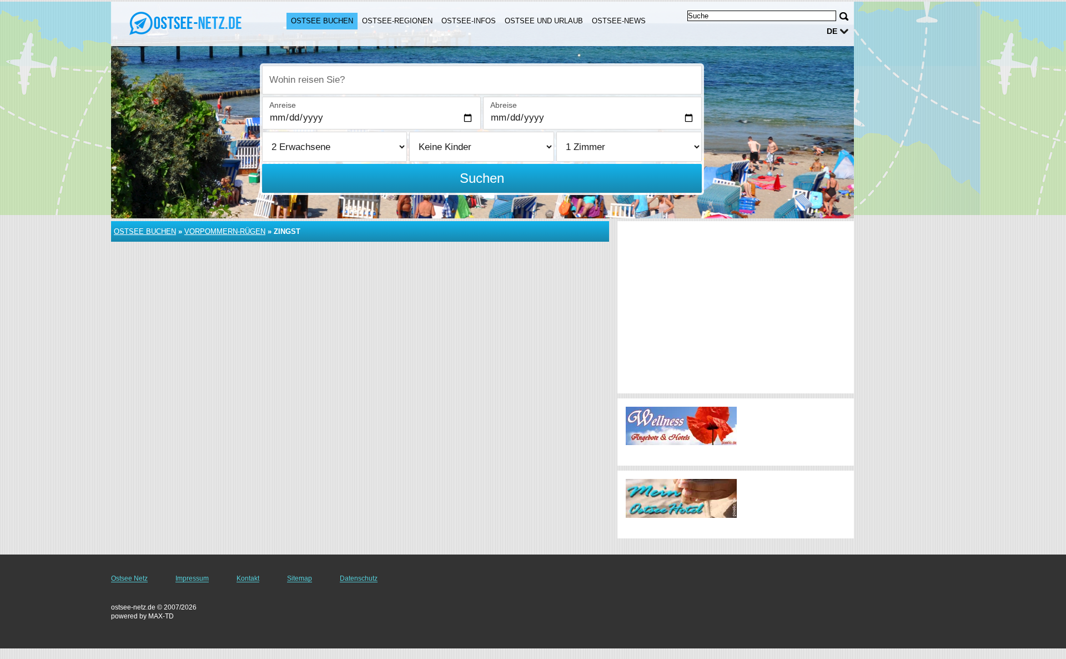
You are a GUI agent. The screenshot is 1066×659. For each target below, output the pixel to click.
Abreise (503, 105)
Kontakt (248, 578)
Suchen (482, 178)
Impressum (192, 578)
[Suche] (843, 16)
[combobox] (482, 80)
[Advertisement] (736, 307)
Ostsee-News (619, 21)
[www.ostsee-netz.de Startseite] (187, 22)
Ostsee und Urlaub (544, 21)
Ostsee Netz (129, 578)
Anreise (282, 105)
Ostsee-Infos (468, 21)
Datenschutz (359, 578)
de (832, 31)
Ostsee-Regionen (397, 21)
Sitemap (299, 578)
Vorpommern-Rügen (224, 231)
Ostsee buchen (322, 21)
